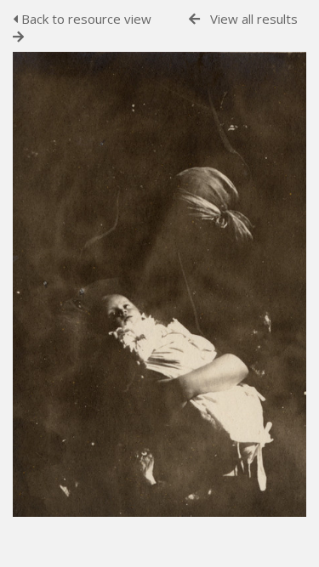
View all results (254, 18)
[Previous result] (194, 19)
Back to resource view (84, 18)
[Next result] (18, 37)
